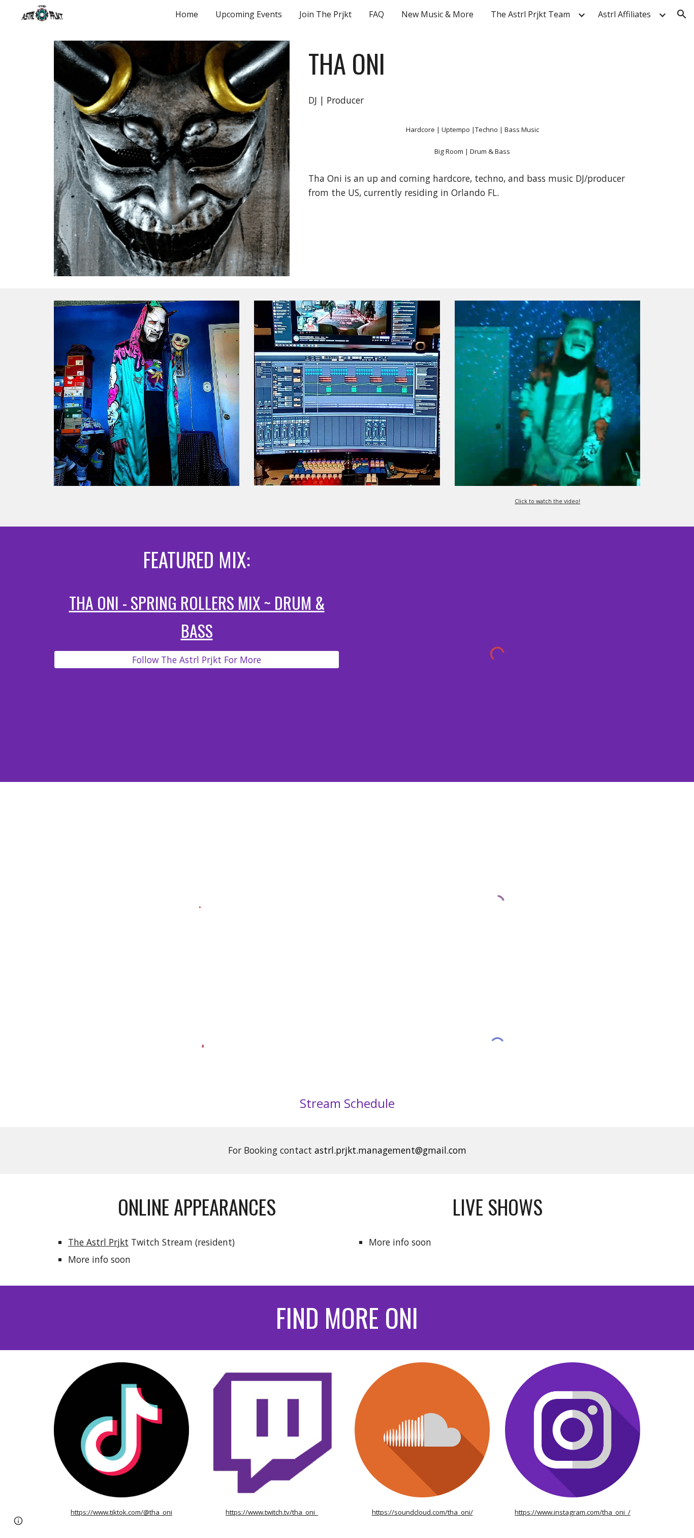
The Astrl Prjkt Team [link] (530, 14)
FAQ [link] (376, 14)
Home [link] (186, 14)
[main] (472, 63)
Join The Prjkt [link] (325, 14)
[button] (682, 14)
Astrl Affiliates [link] (624, 14)
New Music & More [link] (437, 14)
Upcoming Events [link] (248, 14)
